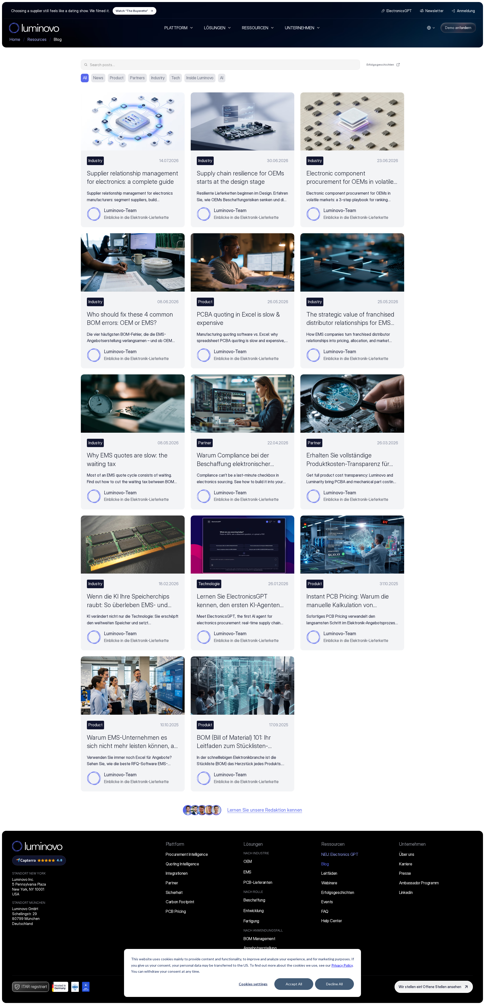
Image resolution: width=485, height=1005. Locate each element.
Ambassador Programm (419, 882)
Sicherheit (174, 892)
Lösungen (253, 844)
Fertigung (251, 920)
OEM (248, 861)
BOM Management (259, 938)
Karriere (405, 863)
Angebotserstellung (260, 947)
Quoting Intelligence (182, 863)
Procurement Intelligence (187, 854)
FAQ (324, 911)
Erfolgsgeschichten (337, 892)
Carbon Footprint (180, 901)
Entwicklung (253, 910)
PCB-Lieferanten (258, 882)
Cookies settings (253, 984)
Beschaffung (254, 900)
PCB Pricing (176, 911)
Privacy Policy (342, 965)
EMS (247, 871)
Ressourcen (333, 844)
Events (327, 901)
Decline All (334, 984)
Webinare (329, 882)
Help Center (331, 920)
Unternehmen (412, 844)
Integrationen (177, 873)
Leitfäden (329, 873)
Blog (325, 863)
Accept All (294, 984)
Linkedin (406, 892)
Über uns (406, 854)
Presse (405, 873)
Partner (172, 882)
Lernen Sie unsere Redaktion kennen (264, 810)
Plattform (175, 844)
